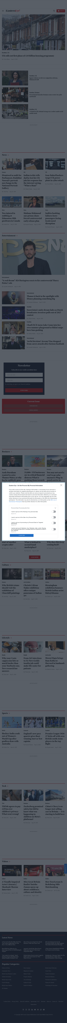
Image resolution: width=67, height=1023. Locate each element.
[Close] (61, 485)
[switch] (54, 512)
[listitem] (33, 508)
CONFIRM (22, 535)
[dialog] (33, 511)
